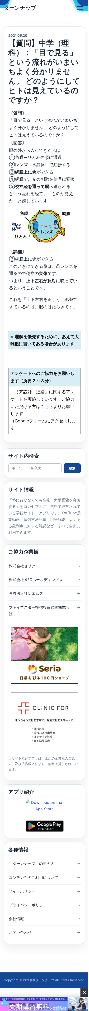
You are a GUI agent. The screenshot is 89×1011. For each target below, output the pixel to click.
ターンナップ (20, 8)
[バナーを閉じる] (84, 992)
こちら (46, 406)
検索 (72, 468)
